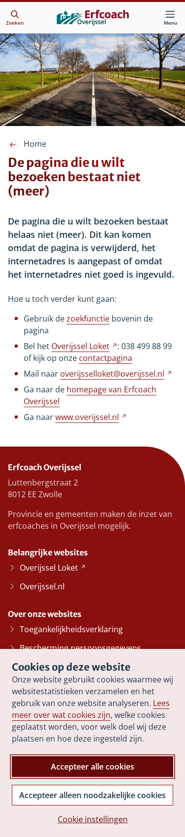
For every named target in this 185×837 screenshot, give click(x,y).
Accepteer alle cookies (92, 766)
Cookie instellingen (93, 819)
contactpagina (105, 358)
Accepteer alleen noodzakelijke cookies (92, 795)
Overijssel (84, 346)
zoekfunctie (88, 318)
